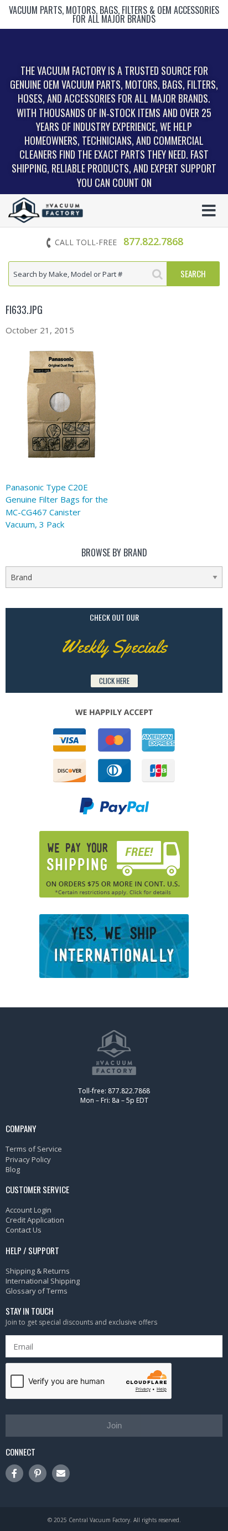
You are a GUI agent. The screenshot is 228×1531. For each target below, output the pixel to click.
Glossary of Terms (37, 1291)
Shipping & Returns (38, 1271)
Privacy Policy (28, 1159)
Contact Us (24, 1230)
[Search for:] (87, 273)
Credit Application (35, 1220)
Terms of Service (34, 1149)
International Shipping (43, 1281)
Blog (13, 1169)
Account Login (28, 1210)
